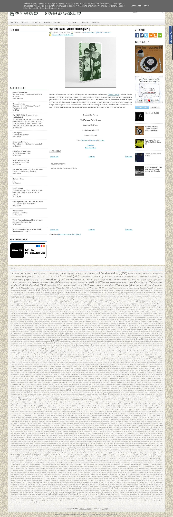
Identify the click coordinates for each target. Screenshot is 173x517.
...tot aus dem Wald (144, 288)
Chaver (20, 319)
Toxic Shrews (104, 478)
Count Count (73, 325)
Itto (20, 378)
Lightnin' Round (135, 394)
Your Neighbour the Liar (27, 496)
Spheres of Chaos (91, 449)
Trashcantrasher (38, 480)
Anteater (72, 300)
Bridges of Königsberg (112, 311)
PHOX (147, 417)
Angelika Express (23, 300)
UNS (124, 482)
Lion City (62, 396)
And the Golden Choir (79, 298)
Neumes (133, 409)
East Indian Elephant (78, 341)
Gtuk (34, 364)
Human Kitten (134, 370)
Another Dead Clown (49, 300)
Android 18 (146, 298)
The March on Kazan (18, 464)
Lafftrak (29, 392)
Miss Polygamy (54, 406)
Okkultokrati (69, 415)
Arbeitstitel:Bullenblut (22, 302)
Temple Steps (22, 456)
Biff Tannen (89, 308)
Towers (96, 478)
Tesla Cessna (50, 456)
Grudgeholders (16, 364)
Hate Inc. (94, 366)
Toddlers (46, 476)
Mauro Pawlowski (55, 402)
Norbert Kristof (156, 411)
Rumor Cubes (157, 435)
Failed (81, 349)
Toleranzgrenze (103, 476)
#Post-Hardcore (141, 282)
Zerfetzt (149, 496)
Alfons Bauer (28, 296)
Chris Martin (151, 319)
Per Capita (157, 421)
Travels (47, 480)
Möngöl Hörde (107, 407)
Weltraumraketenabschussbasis (42, 490)
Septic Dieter (54, 441)
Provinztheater (54, 427)
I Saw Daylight (25, 374)
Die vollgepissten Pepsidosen (110, 335)
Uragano (50, 484)
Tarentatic (108, 455)
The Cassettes (73, 458)
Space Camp (24, 449)
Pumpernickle (101, 427)
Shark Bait (136, 441)
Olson (100, 415)
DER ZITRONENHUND (21, 160)
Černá (24, 502)
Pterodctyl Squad (80, 427)
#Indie (108, 280)
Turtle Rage (95, 482)
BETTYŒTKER (30, 306)
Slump (44, 445)
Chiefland (88, 319)
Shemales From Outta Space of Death (27, 443)
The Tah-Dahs (113, 468)
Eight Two (58, 343)
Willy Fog (47, 492)
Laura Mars (82, 392)
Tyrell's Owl (118, 482)
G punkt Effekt (59, 357)
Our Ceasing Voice (57, 417)
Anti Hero (88, 300)
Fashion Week (15, 351)
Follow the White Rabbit (78, 353)
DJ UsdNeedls (99, 327)
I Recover (149, 372)
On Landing (107, 415)
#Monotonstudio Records (68, 282)
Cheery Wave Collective (46, 319)
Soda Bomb (140, 445)
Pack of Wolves (15, 419)
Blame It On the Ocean (52, 309)
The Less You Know (122, 462)
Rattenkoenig (98, 429)
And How (68, 298)
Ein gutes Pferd (68, 343)
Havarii (123, 366)
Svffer (131, 453)
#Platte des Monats (110, 282)
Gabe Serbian (95, 357)
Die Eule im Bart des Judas (31, 335)
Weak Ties (134, 488)
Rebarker (125, 429)
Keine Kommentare (104, 33)
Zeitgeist (111, 496)
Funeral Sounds (28, 357)
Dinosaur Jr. (155, 335)
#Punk (60, 35)
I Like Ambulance (124, 372)
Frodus (109, 355)
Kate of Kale (53, 384)
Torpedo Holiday (50, 478)
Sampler (25, 22)
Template (13, 456)
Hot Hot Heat (83, 370)
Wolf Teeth (146, 492)
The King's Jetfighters (106, 462)
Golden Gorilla (131, 360)
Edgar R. (23, 343)
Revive (23, 433)
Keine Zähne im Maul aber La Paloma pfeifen (120, 384)
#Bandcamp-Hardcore (69, 273)
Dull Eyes (130, 339)
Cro (137, 325)
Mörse (115, 407)
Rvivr (27, 437)
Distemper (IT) (109, 337)
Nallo (13, 409)
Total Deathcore (62, 478)
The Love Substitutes (156, 462)
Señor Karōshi (87, 441)
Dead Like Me (101, 329)
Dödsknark (39, 341)
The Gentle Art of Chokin (85, 460)
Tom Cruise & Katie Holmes (118, 476)
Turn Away (77, 482)
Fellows (55, 351)
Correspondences (52, 325)
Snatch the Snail (93, 445)
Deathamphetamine (36, 331)
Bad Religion (70, 306)
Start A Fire (56, 451)
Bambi (111, 306)
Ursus (65, 484)
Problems (36, 427)
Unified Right (158, 482)
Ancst (61, 298)
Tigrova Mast (84, 474)
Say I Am (23, 439)
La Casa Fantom (96, 390)
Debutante (47, 331)
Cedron (74, 317)
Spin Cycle (102, 449)
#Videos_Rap (82, 288)
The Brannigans (39, 458)
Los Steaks (32, 398)
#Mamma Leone (26, 282)
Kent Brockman (31, 386)
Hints (21, 370)
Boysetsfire (83, 311)
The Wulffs (71, 470)
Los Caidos (23, 398)
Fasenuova (149, 349)
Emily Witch (59, 345)
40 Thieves (66, 290)
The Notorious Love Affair (73, 464)
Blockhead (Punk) (102, 309)
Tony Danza (19, 478)
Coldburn (36, 323)
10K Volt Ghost (158, 288)
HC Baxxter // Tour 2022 (21, 162)
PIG (152, 417)
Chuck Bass (29, 321)
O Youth (114, 413)
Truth (45, 482)
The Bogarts (154, 456)
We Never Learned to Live (98, 488)
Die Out (52, 335)
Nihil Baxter (44, 411)
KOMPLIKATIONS (117, 382)
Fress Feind (93, 355)
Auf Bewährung (72, 304)
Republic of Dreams (98, 431)
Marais (103, 400)
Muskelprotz (71, 407)
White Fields (154, 490)
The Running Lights (91, 466)
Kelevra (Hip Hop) (147, 384)
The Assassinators (78, 456)
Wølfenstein (52, 494)
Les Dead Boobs (88, 394)
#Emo (154, 276)
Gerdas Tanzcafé (85, 509)
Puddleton (91, 427)
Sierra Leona (109, 443)
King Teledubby (119, 386)
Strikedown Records (143, 451)
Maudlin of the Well (41, 402)
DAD (82, 327)
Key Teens (48, 386)
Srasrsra (152, 449)
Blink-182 (92, 309)
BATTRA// (157, 304)
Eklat (95, 343)
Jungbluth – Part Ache (20, 213)
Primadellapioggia (26, 427)
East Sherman (91, 341)
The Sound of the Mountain (45, 468)
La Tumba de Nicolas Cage (136, 390)
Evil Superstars (137, 347)
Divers (134, 337)
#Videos (59, 288)
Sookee (114, 447)
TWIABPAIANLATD (30, 455)
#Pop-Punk (126, 282)
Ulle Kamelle (132, 482)
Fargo (142, 349)
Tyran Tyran (109, 482)
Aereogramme (15, 294)
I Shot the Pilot (36, 374)
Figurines (122, 351)
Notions (44, 413)
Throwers (28, 474)
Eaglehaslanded (65, 341)
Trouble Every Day (137, 480)
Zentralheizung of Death (137, 496)
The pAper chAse (106, 470)
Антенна (31, 502)
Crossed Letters (19, 104)
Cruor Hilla (18, 327)
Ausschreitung (84, 304)
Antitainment (125, 300)
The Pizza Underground (33, 466)
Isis (161, 376)
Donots (13, 339)
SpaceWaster (35, 449)
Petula (77, 423)
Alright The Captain (135, 296)
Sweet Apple (149, 453)
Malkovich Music (46, 400)
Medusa (158, 402)
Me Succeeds (92, 402)
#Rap (92, 285)
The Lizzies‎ (144, 462)
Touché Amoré (87, 478)
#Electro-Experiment (114, 276)
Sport (137, 449)
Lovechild (87, 398)
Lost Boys (60, 398)
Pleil (63, 425)
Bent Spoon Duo (79, 308)
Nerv (113, 409)
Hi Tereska (145, 368)
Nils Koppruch (65, 411)
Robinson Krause (140, 433)
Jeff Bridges (157, 378)
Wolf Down (138, 492)
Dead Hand (91, 329)
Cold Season (14, 323)
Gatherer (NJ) (147, 357)
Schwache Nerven (90, 439)
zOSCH (148, 500)
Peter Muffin (57, 423)
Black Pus (24, 309)
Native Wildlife (52, 409)
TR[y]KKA (19, 455)
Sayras (30, 439)
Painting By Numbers (66, 419)
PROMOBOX (96, 22)
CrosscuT (143, 325)
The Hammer (123, 460)
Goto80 (33, 362)
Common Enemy (102, 323)
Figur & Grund (113, 351)
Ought (35, 417)
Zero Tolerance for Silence (19, 498)
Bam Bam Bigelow (101, 306)
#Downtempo (85, 276)
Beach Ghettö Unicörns (24, 308)
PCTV (141, 417)
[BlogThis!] (53, 151)
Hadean (132, 364)
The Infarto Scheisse (39, 462)
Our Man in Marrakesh (71, 417)
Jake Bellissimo (89, 378)
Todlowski (73, 476)
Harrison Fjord (77, 366)
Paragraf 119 (141, 419)
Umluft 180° (149, 482)
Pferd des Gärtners (86, 423)
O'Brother (122, 413)
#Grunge (31, 280)
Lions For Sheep (98, 396)
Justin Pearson (96, 382)
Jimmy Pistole (67, 380)
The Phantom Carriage (17, 466)
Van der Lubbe (121, 484)
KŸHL (76, 390)
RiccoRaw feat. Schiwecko (47, 433)
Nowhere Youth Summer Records (81, 413)
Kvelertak (41, 390)
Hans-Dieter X (37, 366)
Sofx (155, 445)
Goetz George (115, 360)
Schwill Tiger (101, 439)
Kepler (40, 386)
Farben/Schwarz (133, 349)
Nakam (160, 407)
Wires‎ (105, 492)
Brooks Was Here (23, 313)
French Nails (73, 355)
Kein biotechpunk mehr (20, 135)
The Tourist (27, 470)
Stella (72, 451)
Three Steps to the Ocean (145, 472)
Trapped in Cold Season (23, 480)
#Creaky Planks (157, 273)
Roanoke (130, 433)
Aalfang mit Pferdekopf (127, 292)
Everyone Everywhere (124, 347)
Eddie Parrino (14, 343)
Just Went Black (84, 382)
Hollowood (28, 370)
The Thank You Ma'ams (127, 468)
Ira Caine (107, 376)
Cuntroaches (28, 327)
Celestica (95, 317)
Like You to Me (52, 396)
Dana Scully (123, 327)
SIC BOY (46, 437)
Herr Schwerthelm (89, 368)
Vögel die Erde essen (101, 486)
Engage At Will (125, 345)
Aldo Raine (121, 294)
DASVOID (89, 327)
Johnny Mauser (21, 382)
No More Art (116, 411)
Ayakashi (129, 304)
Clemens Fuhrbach (91, 321)
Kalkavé (139, 382)
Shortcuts (80, 443)
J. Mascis (31, 378)
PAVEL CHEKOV (132, 417)
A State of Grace (35, 292)
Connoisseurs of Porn (134, 323)
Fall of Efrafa (100, 349)
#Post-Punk (19, 285)
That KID (68, 456)
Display (94, 337)
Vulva (91, 486)
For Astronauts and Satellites (114, 353)
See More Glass (43, 441)
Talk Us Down (81, 455)
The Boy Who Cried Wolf (25, 458)
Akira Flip (94, 294)
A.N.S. (73, 292)
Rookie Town (45, 435)
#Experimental (17, 280)
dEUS (120, 498)
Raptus (90, 429)
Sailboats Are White (94, 437)
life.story (40, 500)
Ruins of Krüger (145, 435)
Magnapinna (14, 400)
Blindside (84, 309)
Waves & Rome (15, 488)
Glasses (60, 360)
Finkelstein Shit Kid (148, 351)
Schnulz (61, 439)
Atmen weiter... (42, 304)
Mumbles (40, 407)
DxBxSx (155, 339)
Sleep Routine (156, 443)
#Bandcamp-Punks (88, 273)
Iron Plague (136, 376)
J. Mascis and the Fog (42, 378)
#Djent (53, 276)
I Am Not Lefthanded (33, 372)
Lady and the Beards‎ (18, 392)
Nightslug (36, 411)
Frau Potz (65, 355)
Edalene (148, 341)
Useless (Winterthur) (82, 484)
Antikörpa (106, 300)
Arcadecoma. (34, 302)
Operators (28, 417)
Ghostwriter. (142, 358)
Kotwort (139, 388)
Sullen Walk (78, 453)
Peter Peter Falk (68, 423)
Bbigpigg (157, 306)
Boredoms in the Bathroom (34, 311)
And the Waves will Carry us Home (98, 298)
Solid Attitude (32, 447)
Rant (83, 429)
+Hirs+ (124, 288)
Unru (29, 484)
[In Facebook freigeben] (57, 151)
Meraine (67, 404)
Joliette (31, 382)
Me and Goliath (102, 402)
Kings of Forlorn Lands (133, 386)
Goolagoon (25, 362)
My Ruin (89, 407)
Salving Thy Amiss (126, 437)
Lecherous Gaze (147, 392)
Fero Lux (72, 351)
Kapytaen (15, 384)
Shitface (52, 443)
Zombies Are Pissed (43, 498)
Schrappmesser (70, 439)
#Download (65, 276)
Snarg (83, 445)
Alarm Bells (103, 294)
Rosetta (73, 435)
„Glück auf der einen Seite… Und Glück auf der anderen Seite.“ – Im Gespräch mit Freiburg (27, 192)
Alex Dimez (151, 294)
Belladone (60, 308)
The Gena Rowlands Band (67, 460)
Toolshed (28, 478)
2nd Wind (57, 290)
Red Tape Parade (145, 429)
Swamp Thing (139, 453)
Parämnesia (34, 421)
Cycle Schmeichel (73, 327)
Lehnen (25, 394)
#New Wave (83, 282)
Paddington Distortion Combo (37, 419)
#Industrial (158, 280)
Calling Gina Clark (21, 315)
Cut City (57, 327)
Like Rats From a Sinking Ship (36, 396)
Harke (52, 366)
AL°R (105, 292)
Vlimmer (56, 486)
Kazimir (91, 384)
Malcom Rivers (34, 400)
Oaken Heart (149, 413)
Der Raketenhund (16, 333)
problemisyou (56, 500)
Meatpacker (150, 402)
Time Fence (131, 474)
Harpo (58, 366)
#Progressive (50, 285)
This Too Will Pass (83, 472)
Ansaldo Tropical (62, 300)
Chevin (71, 319)
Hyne (153, 370)
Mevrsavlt (83, 404)
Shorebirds (71, 443)
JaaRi (59, 378)
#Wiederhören (107, 288)
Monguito (123, 406)
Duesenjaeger (121, 339)
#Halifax (40, 280)
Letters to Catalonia (116, 394)
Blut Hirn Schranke (123, 309)
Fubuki (134, 355)
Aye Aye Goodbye (139, 304)
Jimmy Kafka (57, 380)
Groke (132, 362)
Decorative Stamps (84, 331)
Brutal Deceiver (46, 313)
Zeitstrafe (119, 496)
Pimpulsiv (155, 423)
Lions (69, 396)
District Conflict (120, 337)
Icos (116, 374)
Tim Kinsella (121, 474)
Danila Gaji (157, 327)
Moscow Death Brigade (154, 406)
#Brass (130, 273)
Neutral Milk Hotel (143, 409)
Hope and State (72, 370)
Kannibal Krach (157, 382)
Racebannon (50, 429)
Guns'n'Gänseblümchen (53, 364)
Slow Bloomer (23, 445)
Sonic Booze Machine (103, 447)
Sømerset (158, 453)
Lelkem (65, 394)
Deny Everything (134, 331)
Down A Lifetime (50, 339)
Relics (65, 431)
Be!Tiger (13, 308)
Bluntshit (112, 309)
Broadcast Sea (141, 311)
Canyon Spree (116, 315)
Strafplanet (115, 451)
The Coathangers (104, 458)
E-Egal (47, 341)
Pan (99, 419)
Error (54, 347)
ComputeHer (121, 323)
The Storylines (102, 468)
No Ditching (91, 411)
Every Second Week (98, 347)
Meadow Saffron (126, 402)
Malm (55, 400)
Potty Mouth (126, 425)
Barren (131, 306)
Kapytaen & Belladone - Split (22, 222)
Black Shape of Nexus (35, 309)
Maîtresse (82, 402)
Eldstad (142, 343)
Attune (51, 304)
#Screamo (123, 285)
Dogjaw (147, 337)
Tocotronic (28, 476)
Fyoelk (50, 357)
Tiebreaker (57, 474)
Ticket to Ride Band (45, 474)
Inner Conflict (98, 376)
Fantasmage (122, 349)
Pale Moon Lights (80, 419)
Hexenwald (115, 368)
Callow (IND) (50, 315)
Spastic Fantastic (55, 449)
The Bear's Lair (104, 456)
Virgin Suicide (48, 486)
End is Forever (107, 345)
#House (100, 280)
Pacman (24, 419)
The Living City (134, 462)
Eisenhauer (88, 343)
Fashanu (158, 349)
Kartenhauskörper (42, 384)
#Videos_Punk (70, 288)
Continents (159, 323)
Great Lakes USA (95, 362)
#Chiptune (137, 273)
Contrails (15, 325)
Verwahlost (157, 484)
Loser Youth (51, 398)
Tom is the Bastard (134, 476)
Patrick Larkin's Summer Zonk (69, 421)
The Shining (134, 466)
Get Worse (116, 358)
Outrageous (95, 417)
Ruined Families (128, 435)
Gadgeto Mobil (105, 357)
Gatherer (138, 357)
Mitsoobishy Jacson (100, 406)
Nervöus (126, 409)
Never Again (154, 409)
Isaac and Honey (147, 376)
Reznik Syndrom (32, 433)
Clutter (120, 321)
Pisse (26, 425)
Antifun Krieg (97, 300)
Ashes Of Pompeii (124, 302)
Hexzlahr (129, 368)
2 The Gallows (29, 290)
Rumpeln (13, 437)
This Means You (71, 472)
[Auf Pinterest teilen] (60, 151)
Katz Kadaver (64, 384)
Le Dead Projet (127, 392)
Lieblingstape (18, 188)
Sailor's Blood (115, 437)
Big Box (105, 308)
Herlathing (78, 368)
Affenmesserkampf (26, 294)
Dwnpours (147, 339)
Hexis (122, 368)
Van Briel (104, 484)
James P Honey (101, 378)
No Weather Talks (136, 411)
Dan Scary (114, 327)
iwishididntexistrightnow (17, 500)
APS (111, 292)
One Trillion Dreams (154, 415)
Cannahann (82, 315)
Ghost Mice (133, 358)
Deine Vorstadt (107, 331)
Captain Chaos (137, 315)
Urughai (71, 484)
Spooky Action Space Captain (125, 449)
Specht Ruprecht (68, 449)
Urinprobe (58, 484)
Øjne (12, 502)
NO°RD (147, 407)
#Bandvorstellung (109, 273)
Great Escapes (83, 362)
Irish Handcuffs (118, 376)
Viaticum (13, 486)
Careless (13, 317)
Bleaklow (76, 309)
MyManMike (97, 407)
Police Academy (80, 425)
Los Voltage (41, 398)
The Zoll (80, 470)
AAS (79, 292)
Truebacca (19, 482)
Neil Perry (82, 409)
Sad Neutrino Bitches (80, 437)
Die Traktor (70, 335)
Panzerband (113, 419)
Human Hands (123, 370)
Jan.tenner (142, 378)
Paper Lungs (123, 419)
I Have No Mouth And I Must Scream (82, 372)
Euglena (78, 347)
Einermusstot (79, 343)
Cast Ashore (45, 317)
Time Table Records (143, 474)
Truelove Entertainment (33, 482)
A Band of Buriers (142, 290)
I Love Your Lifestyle (138, 372)
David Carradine (60, 329)
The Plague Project (48, 466)
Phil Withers (104, 423)
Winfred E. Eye (69, 492)
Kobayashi (56, 388)
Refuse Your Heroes (42, 431)
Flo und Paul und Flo (51, 353)
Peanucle (118, 421)
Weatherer (142, 488)
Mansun (96, 400)
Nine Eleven (74, 411)
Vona (70, 486)
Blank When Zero (66, 309)
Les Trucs (98, 394)
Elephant (149, 343)
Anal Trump (47, 298)
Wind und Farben (58, 492)
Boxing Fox (74, 311)
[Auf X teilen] (55, 151)
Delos (116, 331)
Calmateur (59, 315)
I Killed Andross (110, 372)
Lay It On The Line (102, 392)
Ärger (154, 500)
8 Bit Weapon (131, 290)
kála (34, 500)
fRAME (135, 498)
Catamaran (60, 317)
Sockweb (132, 445)
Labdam (160, 390)
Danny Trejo (14, 329)
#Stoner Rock (47, 288)
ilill (159, 498)
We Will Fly (112, 488)
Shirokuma (44, 443)
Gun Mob (41, 364)
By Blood (115, 313)
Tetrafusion (60, 456)
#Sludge (24, 288)
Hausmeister (115, 366)
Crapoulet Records (108, 325)
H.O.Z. (84, 364)
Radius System (61, 429)
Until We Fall (36, 484)
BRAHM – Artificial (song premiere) (24, 172)
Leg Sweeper (16, 394)
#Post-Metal (158, 282)
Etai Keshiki (70, 347)
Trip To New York (99, 480)
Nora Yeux (147, 411)
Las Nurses (53, 392)
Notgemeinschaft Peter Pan (31, 413)
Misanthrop (44, 406)
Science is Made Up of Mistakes (117, 439)
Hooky (63, 370)
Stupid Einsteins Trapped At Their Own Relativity (32, 453)
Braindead (92, 311)
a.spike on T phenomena (91, 498)
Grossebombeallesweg (155, 362)
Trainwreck (131, 478)
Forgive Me (136, 353)
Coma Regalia (77, 323)
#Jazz (15, 282)
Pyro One (135, 427)
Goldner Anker (142, 360)
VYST (98, 484)
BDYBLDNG (20, 306)
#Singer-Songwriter (153, 285)
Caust (68, 317)
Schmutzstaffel (52, 439)
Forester (127, 353)
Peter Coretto (47, 423)
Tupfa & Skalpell (59, 482)
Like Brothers (157, 394)
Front (128, 355)
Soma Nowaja (54, 447)
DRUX (107, 327)
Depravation (144, 331)
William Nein (27, 492)
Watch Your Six (156, 486)
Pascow (42, 421)
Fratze (49, 355)
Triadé (90, 480)
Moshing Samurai (16, 407)
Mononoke (131, 406)
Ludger (101, 398)
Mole (116, 406)
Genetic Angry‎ (57, 358)
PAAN (123, 417)
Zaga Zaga (81, 496)
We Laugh (85, 488)
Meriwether (75, 404)
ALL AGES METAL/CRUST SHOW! (24, 204)
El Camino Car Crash (115, 343)
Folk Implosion (64, 353)
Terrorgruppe (40, 456)
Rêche (33, 437)
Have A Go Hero (133, 366)
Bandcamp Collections (52, 22)
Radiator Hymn (18, 179)
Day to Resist (81, 329)
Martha (159, 400)
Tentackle (31, 456)
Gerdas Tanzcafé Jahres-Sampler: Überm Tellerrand (152, 128)
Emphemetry (96, 345)
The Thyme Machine (157, 468)
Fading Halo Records (71, 349)
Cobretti (136, 321)
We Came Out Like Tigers (58, 488)
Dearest (139, 329)
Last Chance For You (65, 392)
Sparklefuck (44, 449)
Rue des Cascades (116, 435)
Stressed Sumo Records (128, 451)
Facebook (84, 140)
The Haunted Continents (136, 460)
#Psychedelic (65, 285)
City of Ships (73, 321)
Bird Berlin (139, 308)
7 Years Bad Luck (119, 290)
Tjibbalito (19, 476)
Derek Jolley (77, 333)
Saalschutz (69, 437)
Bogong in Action (155, 309)
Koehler (79, 388)
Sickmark (100, 443)
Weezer (150, 488)
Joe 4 (75, 380)
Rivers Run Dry (121, 433)
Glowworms (91, 360)
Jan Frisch (123, 378)
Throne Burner (19, 474)
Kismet (156, 386)
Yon (99, 494)
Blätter (133, 309)
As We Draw (94, 302)
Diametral (124, 333)
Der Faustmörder (156, 331)
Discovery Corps (65, 337)
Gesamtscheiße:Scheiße (103, 358)
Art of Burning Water (83, 302)
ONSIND (136, 413)
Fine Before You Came (133, 351)
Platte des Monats (71, 22)
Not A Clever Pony (16, 413)
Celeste (87, 317)
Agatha (62, 294)
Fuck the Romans (16, 357)
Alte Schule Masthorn (154, 296)
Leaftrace (137, 392)
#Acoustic (15, 273)
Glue (97, 360)
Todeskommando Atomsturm (60, 476)
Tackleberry (41, 455)
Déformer (25, 341)
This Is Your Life (59, 472)
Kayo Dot (84, 384)
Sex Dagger (70, 441)
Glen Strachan (69, 360)
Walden (118, 486)
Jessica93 (23, 380)
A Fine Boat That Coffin (20, 292)
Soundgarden (15, 449)
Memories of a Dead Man (54, 404)
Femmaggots (63, 351)
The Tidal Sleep (17, 470)
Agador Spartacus (50, 294)
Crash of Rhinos (121, 325)
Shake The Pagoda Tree (124, 441)
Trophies (127, 480)
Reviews (36, 22)
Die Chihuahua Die (152, 333)
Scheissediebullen (40, 439)
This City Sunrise (34, 472)
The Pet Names (156, 464)
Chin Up (95, 319)
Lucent (95, 398)
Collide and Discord (47, 323)
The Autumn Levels (92, 456)
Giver (35, 360)
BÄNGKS (130, 313)
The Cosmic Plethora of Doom (120, 458)
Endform (116, 345)
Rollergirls (36, 435)
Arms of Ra (50, 302)
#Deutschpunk (19, 276)
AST (116, 292)
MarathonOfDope (121, 400)
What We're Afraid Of (119, 490)
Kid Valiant (64, 386)
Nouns (51, 413)
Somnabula (90, 447)
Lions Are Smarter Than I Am (82, 396)
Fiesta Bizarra (91, 351)
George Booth (68, 358)
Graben (45, 362)
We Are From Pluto (27, 488)
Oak (142, 413)
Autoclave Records (105, 304)
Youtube (101, 140)
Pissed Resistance (35, 425)
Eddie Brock (157, 341)
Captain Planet (148, 315)
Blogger (105, 509)
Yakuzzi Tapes (63, 494)
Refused (52, 431)
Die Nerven (44, 335)
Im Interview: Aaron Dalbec (22, 153)
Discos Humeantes (52, 337)
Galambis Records (117, 357)
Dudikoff (112, 339)
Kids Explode (85, 386)
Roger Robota (27, 435)
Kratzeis (160, 388)
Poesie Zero (70, 425)
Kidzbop (93, 386)
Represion (87, 431)
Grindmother (125, 362)
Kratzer (14, 390)
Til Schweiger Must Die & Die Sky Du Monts (103, 474)
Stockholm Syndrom (83, 451)
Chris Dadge (142, 319)
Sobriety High (123, 445)
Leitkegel (50, 394)
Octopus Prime (17, 415)
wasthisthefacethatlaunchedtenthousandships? (115, 500)
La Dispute (115, 390)
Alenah (130, 294)
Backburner (49, 306)
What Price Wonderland (103, 490)
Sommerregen (80, 447)
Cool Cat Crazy (39, 325)
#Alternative (29, 273)
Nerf (109, 409)
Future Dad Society (40, 357)
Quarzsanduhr (156, 427)
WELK (112, 486)
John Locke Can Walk (127, 380)
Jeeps (149, 378)
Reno (80, 431)
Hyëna (12, 372)
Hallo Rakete (156, 364)
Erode (28, 347)
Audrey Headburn (60, 304)
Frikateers (102, 355)
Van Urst (112, 484)
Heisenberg (27, 368)
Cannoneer (106, 315)
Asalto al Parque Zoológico (108, 302)
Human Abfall (113, 370)
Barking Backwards (120, 306)
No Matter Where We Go (104, 411)
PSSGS (158, 417)
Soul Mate (134, 447)
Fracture (13, 355)
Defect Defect (97, 331)
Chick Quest (79, 319)
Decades (55, 331)
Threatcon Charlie (130, 472)
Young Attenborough (131, 494)
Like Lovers (14, 396)
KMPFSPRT (106, 382)
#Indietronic (148, 280)
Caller (12, 315)
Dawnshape (71, 329)
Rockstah (17, 435)
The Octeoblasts (88, 464)
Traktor (138, 478)
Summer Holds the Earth (92, 453)
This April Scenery (22, 472)
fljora (155, 498)
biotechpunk (17, 133)
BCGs (12, 306)
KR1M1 (127, 382)
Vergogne (149, 484)
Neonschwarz (101, 409)
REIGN (26, 429)
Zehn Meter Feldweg (93, 496)
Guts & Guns (66, 364)
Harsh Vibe (86, 366)
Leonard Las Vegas (75, 394)
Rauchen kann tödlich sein (113, 429)
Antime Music (115, 300)
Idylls (143, 374)
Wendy (56, 490)
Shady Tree (110, 441)
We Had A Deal (74, 488)
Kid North (56, 386)
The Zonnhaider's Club (91, 470)
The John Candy (93, 462)
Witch (110, 492)
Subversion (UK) (68, 453)
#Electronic (128, 277)
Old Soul (86, 415)
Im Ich (149, 374)
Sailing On (106, 437)
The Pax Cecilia (144, 464)
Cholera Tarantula (121, 319)
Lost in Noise (79, 398)
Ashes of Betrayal (136, 302)
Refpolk (31, 431)
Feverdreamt (81, 351)
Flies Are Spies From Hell (35, 353)
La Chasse (106, 390)
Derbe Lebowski (65, 333)
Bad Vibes (79, 306)
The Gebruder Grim (51, 460)
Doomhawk (27, 339)
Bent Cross (68, 308)
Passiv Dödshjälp (53, 421)
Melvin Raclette (40, 404)
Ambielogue (37, 298)
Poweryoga (142, 425)
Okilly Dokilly (50, 415)
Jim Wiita (48, 380)
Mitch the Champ (87, 406)
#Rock (112, 285)
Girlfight (158, 358)
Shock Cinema (61, 443)
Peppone (149, 421)
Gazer (33, 358)
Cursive (50, 327)
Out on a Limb (85, 417)
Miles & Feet (139, 404)
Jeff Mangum (14, 380)
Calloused (32, 315)
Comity (93, 323)
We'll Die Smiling (123, 488)
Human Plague (145, 370)
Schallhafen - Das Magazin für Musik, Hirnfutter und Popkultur (27, 230)
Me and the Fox (114, 402)
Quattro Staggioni (16, 429)
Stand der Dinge (45, 451)
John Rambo (140, 380)
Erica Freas (21, 347)
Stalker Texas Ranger (31, 451)
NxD (99, 413)
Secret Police (33, 441)
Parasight (14, 421)
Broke (150, 311)
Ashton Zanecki (148, 302)
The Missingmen (47, 464)
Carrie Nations (22, 317)
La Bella (86, 390)
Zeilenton (104, 496)
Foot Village (91, 353)
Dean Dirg (122, 329)
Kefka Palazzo (100, 384)
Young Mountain (144, 494)
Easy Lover (101, 341)
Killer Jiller (101, 386)
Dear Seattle (131, 329)
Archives (155, 107)
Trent (84, 480)
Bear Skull (37, 308)
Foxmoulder (150, 353)
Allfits (111, 296)
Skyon (141, 443)
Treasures (54, 480)
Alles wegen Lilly (93, 296)
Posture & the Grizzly (115, 425)
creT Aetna (112, 498)
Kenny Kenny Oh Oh (18, 386)
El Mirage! (135, 343)
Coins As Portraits (146, 321)
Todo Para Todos (84, 476)
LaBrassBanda (151, 390)
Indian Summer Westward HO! (72, 376)
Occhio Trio (159, 413)
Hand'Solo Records (16, 366)
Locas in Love (142, 396)
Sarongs (150, 437)
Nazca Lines (68, 409)
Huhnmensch (103, 370)
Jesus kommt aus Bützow (36, 380)
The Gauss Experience (37, 460)
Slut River (51, 445)
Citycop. (81, 321)
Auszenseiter (94, 304)
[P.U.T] (79, 498)
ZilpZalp (31, 498)
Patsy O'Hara (84, 421)
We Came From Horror (42, 488)
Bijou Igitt (121, 308)
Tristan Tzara (110, 480)
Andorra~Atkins (123, 298)
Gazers (39, 358)
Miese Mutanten (119, 404)
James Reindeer (113, 378)
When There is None (142, 490)
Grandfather (72, 362)
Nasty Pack (34, 409)
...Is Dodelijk (132, 288)
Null (95, 413)
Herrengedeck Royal (103, 368)
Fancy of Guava (111, 349)
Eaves (109, 341)
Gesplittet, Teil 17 (152, 113)
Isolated (14, 378)
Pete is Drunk (37, 423)
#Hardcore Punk (73, 280)
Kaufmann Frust (74, 384)
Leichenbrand (34, 394)
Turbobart (69, 482)
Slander (147, 443)
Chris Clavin (132, 319)
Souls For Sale (155, 447)
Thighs (12, 472)
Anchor (55, 298)
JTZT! (53, 378)
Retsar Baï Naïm (155, 431)
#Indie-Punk (136, 280)
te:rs (74, 500)
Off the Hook (28, 415)
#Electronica (142, 277)
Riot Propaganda (80, 433)
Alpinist (125, 296)
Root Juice (54, 435)
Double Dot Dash (38, 339)
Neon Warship (91, 409)
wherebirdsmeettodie (137, 500)
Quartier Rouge (145, 427)
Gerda (76, 358)
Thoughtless (102, 472)
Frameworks (21, 355)
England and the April (138, 345)
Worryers (26, 494)
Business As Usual (86, 313)
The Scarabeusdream (105, 466)
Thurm (35, 474)
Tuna (50, 482)
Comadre (86, 323)
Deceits (63, 331)
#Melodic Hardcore (40, 282)
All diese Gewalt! (70, 296)
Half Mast (148, 364)
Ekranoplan (103, 343)
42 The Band (75, 290)
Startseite (14, 22)
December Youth (72, 331)
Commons (113, 323)
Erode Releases (46, 347)
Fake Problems (90, 349)
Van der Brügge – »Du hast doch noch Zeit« (28, 144)
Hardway (45, 366)
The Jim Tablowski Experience (77, 462)
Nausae (60, 409)
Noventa (66, 413)
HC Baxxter (91, 364)
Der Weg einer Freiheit (30, 333)
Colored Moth (59, 323)
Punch (109, 427)
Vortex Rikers (78, 486)
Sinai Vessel (119, 443)
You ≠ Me (119, 494)
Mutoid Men (80, 407)
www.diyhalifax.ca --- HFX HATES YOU (28, 202)
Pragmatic (150, 425)
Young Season (156, 494)
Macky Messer (144, 398)
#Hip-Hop (90, 280)
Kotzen (146, 388)
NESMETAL (122, 407)
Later (75, 392)
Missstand (77, 406)
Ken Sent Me (158, 384)
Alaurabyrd (112, 294)
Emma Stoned (69, 345)
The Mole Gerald (59, 464)
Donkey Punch (156, 337)
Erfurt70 (13, 347)
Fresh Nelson (83, 355)
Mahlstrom (23, 400)
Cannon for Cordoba (94, 315)
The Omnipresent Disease (102, 464)
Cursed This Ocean (39, 327)
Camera (67, 315)
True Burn (155, 480)
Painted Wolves (53, 419)
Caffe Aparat (146, 313)
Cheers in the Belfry (30, 319)
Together (94, 476)
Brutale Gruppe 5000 (61, 313)
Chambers (120, 317)
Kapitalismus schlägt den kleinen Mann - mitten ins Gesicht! (153, 169)
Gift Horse (151, 358)
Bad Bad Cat (59, 306)
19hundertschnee (17, 290)
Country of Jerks (84, 325)
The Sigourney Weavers (147, 466)
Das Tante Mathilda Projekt (45, 329)
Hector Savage (17, 368)
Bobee (140, 309)
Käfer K (68, 390)
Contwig (22, 325)
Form (143, 353)
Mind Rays (157, 404)
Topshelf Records (38, 478)
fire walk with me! (145, 498)
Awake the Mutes (119, 304)
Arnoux (58, 302)
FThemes (65, 514)
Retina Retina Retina (142, 431)
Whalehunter (90, 490)
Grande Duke (63, 362)
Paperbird (132, 419)
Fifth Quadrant (102, 351)
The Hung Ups (26, 462)
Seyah (78, 441)
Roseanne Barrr (64, 435)
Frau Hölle (57, 355)
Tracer (112, 478)
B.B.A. (149, 304)
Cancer (74, 315)
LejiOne (58, 394)
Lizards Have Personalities (127, 396)
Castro (53, 317)
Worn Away (18, 494)
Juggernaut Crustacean (51, 382)
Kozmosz (153, 388)
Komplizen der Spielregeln (109, 388)
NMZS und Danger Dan (135, 407)
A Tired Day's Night (48, 292)
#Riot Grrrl (101, 285)
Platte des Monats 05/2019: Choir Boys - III (153, 142)
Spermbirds (80, 449)
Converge (30, 325)
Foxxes (158, 353)
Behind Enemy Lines (48, 308)
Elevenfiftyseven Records (23, 345)
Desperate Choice (114, 333)
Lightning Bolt (146, 394)
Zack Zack (73, 496)
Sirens (127, 443)
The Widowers (61, 470)
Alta (144, 296)
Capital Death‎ (127, 315)
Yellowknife (82, 494)
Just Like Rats (73, 382)
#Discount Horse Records (40, 276)
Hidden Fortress (155, 368)
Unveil (44, 484)
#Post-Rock (34, 285)
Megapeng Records (16, 404)
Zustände (71, 498)
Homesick (46, 370)
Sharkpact (145, 441)
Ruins (137, 435)
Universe (14, 484)
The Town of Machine (39, 470)
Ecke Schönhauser (138, 341)
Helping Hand (43, 368)
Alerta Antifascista (140, 294)
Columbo (68, 323)
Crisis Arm (131, 325)
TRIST (12, 455)
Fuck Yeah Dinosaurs (154, 355)
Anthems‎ (80, 300)
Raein (70, 429)
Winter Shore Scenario (94, 492)
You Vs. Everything (108, 494)
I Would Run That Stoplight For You (70, 374)
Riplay (89, 433)
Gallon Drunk (129, 357)
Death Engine (148, 329)
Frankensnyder (41, 355)
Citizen (54, 321)
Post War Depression (100, 425)
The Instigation (51, 462)
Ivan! (25, 378)
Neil (76, 409)
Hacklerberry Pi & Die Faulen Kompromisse (115, 364)
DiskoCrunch (86, 337)
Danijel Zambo (146, 327)
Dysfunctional (16, 341)
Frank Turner (30, 355)
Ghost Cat (125, 358)
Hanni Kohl (27, 366)
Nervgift (119, 409)
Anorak (38, 300)
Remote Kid (72, 431)
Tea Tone (140, 455)
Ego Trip (41, 343)
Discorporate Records (39, 337)
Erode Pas (36, 347)
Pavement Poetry (108, 421)
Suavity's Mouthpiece (55, 453)
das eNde (128, 498)
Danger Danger (134, 327)
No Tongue (125, 411)
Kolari (85, 388)
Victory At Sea (22, 486)
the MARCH (81, 500)
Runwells (20, 437)
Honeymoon (55, 370)
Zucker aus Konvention (58, 498)
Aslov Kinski (159, 302)
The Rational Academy (76, 466)
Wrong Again (41, 494)
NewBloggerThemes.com (110, 514)
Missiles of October (66, 406)
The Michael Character (33, 464)
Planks (58, 425)
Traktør (144, 478)
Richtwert (60, 433)
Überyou (18, 502)
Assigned (22, 304)
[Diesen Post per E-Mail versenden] (50, 151)
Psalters (63, 427)
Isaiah (156, 376)
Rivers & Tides (110, 433)
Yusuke (58, 496)
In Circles (156, 374)
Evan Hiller (86, 347)
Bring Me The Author (128, 311)
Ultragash (141, 482)
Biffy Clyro (98, 308)
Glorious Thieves (80, 360)
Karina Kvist (31, 384)
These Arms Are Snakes (141, 470)
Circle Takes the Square (42, 321)
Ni (30, 411)
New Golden (24, 411)
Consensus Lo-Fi (148, 323)
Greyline (105, 362)
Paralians (150, 419)
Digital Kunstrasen (137, 335)
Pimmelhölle (146, 423)
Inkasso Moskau (87, 376)
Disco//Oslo (27, 337)
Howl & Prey (93, 370)
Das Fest (23, 329)
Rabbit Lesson (40, 429)
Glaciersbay (43, 360)
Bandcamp (93, 140)
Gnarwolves (104, 360)
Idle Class (137, 374)
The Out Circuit (117, 464)
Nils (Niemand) (54, 411)
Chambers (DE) (129, 317)
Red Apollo (134, 429)
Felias (49, 351)
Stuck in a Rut (156, 451)
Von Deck (63, 486)
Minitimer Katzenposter (17, 406)
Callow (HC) (41, 315)
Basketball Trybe (148, 306)
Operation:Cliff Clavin (17, 417)
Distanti (101, 337)
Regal (59, 431)
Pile (14, 181)
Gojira (123, 360)
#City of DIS (147, 273)
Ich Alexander (109, 374)
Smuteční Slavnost (61, 445)
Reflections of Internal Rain (19, 431)
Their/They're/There (126, 470)
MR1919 (119, 398)
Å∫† (159, 500)
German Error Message (87, 358)
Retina (132, 431)
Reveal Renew (15, 433)
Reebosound (157, 429)
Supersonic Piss (115, 453)
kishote (28, 500)
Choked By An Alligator (107, 319)
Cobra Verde (127, 321)
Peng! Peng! (140, 421)
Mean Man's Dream (138, 402)
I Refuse (157, 372)
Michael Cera (92, 404)
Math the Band (29, 402)
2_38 (51, 290)
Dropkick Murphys (85, 339)
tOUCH (69, 500)
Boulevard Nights (63, 311)
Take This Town (57, 455)
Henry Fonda (54, 368)
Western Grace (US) (78, 490)
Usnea (92, 484)
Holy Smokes (37, 370)
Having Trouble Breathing (148, 366)
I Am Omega (45, 372)
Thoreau (93, 472)
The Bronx (49, 458)
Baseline (137, 306)
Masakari (20, 402)
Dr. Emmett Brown (62, 339)
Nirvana (83, 411)
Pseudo (71, 427)
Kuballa (28, 390)
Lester (105, 394)
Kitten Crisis (23, 388)
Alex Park (19, 296)
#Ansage (54, 273)
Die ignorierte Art (94, 335)
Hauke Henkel (104, 366)
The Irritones (62, 462)
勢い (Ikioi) (39, 502)
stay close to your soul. (22, 151)
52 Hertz (98, 290)
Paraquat (158, 419)
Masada (13, 402)
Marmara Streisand (133, 400)
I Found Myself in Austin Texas (60, 372)
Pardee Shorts (24, 421)
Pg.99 (96, 423)
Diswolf (129, 337)
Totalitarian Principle (75, 478)
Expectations (148, 347)
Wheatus (130, 490)
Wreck (33, 494)
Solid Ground (43, 447)
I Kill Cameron (100, 372)
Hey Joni (137, 368)
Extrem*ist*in (20, 349)
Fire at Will (22, 353)
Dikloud (147, 335)
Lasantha (83, 514)
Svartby (125, 453)
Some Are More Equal (67, 447)
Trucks (147, 480)
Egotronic (49, 343)
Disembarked (76, 337)
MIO (113, 398)
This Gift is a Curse (47, 472)
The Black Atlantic (116, 456)
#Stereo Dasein (35, 288)
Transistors (152, 478)
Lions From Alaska (111, 396)
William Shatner (38, 492)
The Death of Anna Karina (139, 458)
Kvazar (35, 390)
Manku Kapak (64, 400)
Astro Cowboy (31, 304)
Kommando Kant (95, 388)
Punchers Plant (118, 427)
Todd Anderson (37, 476)
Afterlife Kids (38, 294)
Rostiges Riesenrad (83, 435)
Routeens (94, 435)
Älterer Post (128, 156)
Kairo (132, 382)
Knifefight (40, 388)
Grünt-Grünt (27, 364)
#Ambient (43, 273)
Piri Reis (19, 425)
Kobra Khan (71, 388)
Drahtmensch (74, 339)
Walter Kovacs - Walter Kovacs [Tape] (69, 29)
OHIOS (130, 413)
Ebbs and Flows (117, 341)
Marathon (110, 400)
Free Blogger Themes (94, 514)
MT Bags (126, 398)
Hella (34, 368)
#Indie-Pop (122, 280)
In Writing (22, 376)
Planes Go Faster (48, 425)
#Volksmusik (93, 288)
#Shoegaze (137, 285)
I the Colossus (87, 374)
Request (109, 431)
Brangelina (100, 311)
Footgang (100, 353)
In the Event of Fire (32, 376)
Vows (85, 486)
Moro (143, 406)
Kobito (63, 388)
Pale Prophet (91, 419)
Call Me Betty (157, 313)
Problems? (45, 427)
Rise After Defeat (98, 433)
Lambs (45, 392)
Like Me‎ (22, 396)
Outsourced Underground (108, 417)
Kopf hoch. (123, 388)
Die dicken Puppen (81, 335)
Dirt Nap (19, 337)
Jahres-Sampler (113, 95)
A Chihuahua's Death (156, 290)
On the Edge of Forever (121, 415)
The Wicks (51, 470)
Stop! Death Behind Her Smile (100, 451)
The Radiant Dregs (61, 466)
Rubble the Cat (103, 435)
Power (135, 425)
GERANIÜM (79, 357)
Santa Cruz (137, 437)
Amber (29, 298)
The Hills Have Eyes (152, 460)
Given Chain (28, 360)
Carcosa (158, 315)
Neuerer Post (54, 156)
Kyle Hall (55, 390)
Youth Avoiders (40, 496)
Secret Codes (148, 439)
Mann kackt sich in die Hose (82, 400)
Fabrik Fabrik (59, 349)
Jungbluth (63, 382)
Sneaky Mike (104, 445)
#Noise (94, 282)
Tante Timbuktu (91, 455)
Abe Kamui (140, 292)
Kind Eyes (109, 386)
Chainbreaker (111, 317)
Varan (130, 484)
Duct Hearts (104, 339)
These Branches (156, 470)
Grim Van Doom (114, 362)
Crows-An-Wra (152, 325)
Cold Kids (156, 321)
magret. (47, 500)
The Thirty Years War (142, 468)
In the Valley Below (46, 376)
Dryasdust (96, 339)
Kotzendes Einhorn (20, 142)
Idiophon (128, 374)
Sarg (144, 437)
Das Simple (31, 329)
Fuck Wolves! (142, 355)
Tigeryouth (75, 474)
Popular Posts (142, 107)
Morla (138, 406)
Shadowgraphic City (99, 441)
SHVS (39, 437)
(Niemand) (117, 288)
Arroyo (73, 302)
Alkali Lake (60, 296)
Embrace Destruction (47, 345)
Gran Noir (53, 362)
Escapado (61, 347)
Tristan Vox (119, 480)
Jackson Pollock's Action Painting (73, 378)
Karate (24, 384)
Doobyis (19, 339)
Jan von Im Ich (132, 378)
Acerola (158, 292)
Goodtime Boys (15, 362)
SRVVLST (60, 437)
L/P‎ (81, 390)
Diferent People (125, 335)
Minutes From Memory (32, 406)
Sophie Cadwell (124, 447)
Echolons (127, 341)
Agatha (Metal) (70, 294)
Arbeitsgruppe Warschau (145, 300)
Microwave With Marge (105, 404)
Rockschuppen (89, 33)
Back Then (40, 306)
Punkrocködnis (18, 211)
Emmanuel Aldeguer (83, 345)
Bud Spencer (75, 313)
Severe (63, 441)
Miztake (110, 406)
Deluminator (123, 331)
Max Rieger (74, 402)
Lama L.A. (38, 392)
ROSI (31, 429)
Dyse (161, 339)
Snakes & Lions (74, 445)
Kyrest (62, 390)
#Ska (16, 288)
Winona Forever (81, 492)
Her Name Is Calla (67, 368)
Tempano (158, 455)
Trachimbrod (120, 478)
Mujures (33, 407)
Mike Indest (129, 404)
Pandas (105, 419)
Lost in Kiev (68, 398)
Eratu (159, 345)
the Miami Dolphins (93, 500)
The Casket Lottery (60, 458)
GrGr (39, 362)
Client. (113, 321)
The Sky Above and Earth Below (25, 468)
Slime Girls (14, 445)
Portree (90, 425)
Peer (133, 421)
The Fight (25, 460)
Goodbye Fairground (154, 360)
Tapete (101, 455)
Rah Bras (77, 429)
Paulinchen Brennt (95, 421)
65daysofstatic (107, 290)
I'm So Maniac (98, 374)
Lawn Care (91, 392)
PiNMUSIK (85, 22)
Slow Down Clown (34, 445)
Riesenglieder (69, 433)
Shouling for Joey (90, 443)
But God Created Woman (102, 313)
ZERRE (65, 496)
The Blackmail (128, 456)
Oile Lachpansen (39, 415)
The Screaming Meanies (121, 466)
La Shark (123, 390)
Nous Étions (58, 413)
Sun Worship (105, 453)
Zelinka (126, 496)
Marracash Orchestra (148, 400)
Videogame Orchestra (34, 486)
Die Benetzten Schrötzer (137, 333)
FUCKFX (50, 349)
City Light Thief (62, 321)
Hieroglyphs (14, 370)
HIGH (98, 364)
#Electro (55, 35)
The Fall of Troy (154, 458)
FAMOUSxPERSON (31, 349)
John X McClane (151, 380)
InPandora (57, 376)
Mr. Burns (25, 407)
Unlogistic (22, 484)
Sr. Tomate (144, 449)
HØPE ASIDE (21, 372)
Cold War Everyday (26, 323)
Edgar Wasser (32, 343)
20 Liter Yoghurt (41, 290)
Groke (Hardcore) (142, 362)
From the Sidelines (118, 355)
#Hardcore (51, 279)
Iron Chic (128, 376)
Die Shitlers (61, 335)
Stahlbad (19, 451)
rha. (63, 500)
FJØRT (42, 349)
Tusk (102, 482)
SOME (53, 437)
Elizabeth (36, 345)
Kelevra (138, 384)
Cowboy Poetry (96, 325)
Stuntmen (13, 453)
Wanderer (146, 486)
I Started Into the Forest (50, 374)
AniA (32, 300)
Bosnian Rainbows (49, 311)
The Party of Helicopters (131, 464)
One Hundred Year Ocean (138, 415)
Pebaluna (126, 421)
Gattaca (155, 357)
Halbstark (140, 364)
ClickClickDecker (104, 321)
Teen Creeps (149, 455)
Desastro (86, 333)
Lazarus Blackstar (115, 392)
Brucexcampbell (35, 313)
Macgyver (134, 398)
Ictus (121, 374)
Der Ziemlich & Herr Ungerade (48, 333)
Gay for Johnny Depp (22, 358)
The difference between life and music (27, 220)
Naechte (153, 407)
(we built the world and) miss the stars (28, 170)
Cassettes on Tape (34, 317)
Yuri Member (50, 496)
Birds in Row (147, 308)
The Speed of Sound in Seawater (66, 468)
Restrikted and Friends (120, 431)
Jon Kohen (38, 382)
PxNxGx (127, 427)
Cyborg (64, 327)
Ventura (141, 484)
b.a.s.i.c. (103, 498)
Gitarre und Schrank (16, 360)
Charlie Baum (152, 317)
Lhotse (126, 394)
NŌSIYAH (106, 413)
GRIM (87, 357)
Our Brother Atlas (44, 417)
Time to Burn (155, 474)
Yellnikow (72, 494)
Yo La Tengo (91, 494)
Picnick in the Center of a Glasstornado (121, 423)
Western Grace (65, 490)
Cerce (103, 317)
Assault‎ (15, 304)
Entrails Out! (151, 345)
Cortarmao (63, 325)
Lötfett (108, 398)
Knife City (32, 388)
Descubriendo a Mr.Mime (99, 333)
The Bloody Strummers (141, 456)
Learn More (136, 6)
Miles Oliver (148, 404)
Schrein (80, 439)
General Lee (47, 358)
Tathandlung (117, 455)
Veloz (135, 484)
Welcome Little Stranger (23, 490)
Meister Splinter (29, 404)
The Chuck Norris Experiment (88, 458)
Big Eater (113, 308)
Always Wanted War (17, 298)
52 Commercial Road (88, 290)
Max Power (65, 402)
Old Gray (78, 415)
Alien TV (45, 296)
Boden (146, 309)
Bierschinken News (20, 93)
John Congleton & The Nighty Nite (109, 380)
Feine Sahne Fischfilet (38, 351)
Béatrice (138, 313)
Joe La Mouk (83, 380)
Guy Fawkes (76, 364)
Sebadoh (138, 439)
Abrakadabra (149, 292)
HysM (159, 370)
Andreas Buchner (135, 298)
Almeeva (118, 296)
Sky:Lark (134, 443)
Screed (131, 439)
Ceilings (80, 317)
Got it (147, 6)
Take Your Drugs (69, 455)
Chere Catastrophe (60, 319)
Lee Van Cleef (158, 392)
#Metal (54, 282)
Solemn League (21, 447)
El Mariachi (126, 343)
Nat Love (43, 409)
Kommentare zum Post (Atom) (69, 234)
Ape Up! (133, 300)
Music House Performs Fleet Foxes (55, 407)
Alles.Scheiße (104, 296)
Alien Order (37, 296)
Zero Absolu (157, 496)
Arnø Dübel (65, 302)
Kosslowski (131, 388)
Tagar (49, 455)
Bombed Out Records (17, 311)
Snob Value (113, 445)
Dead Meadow (112, 329)
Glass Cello (52, 360)
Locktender (152, 396)
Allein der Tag (82, 296)
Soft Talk (148, 445)
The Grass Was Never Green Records (106, 460)
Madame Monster (155, 398)
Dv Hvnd (139, 339)
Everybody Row (111, 347)
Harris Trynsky (66, 366)
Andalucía (114, 298)
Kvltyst (49, 390)
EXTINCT (54, 341)
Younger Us (14, 496)
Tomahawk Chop (147, 476)
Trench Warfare (76, 480)
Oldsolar (93, 415)
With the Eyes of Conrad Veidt (123, 492)
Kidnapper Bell (74, 386)
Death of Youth (23, 331)
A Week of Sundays (63, 292)
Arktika (43, 302)
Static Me (65, 451)
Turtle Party (86, 482)
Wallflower (126, 486)
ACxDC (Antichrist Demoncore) (92, 292)
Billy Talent (130, 308)
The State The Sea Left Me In (87, 468)
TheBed (115, 470)
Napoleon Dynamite (23, 409)
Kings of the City (147, 386)
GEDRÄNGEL (70, 357)
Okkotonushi (60, 415)
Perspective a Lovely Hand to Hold (21, 423)
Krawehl (21, 390)
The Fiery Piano (15, 460)
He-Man (160, 366)
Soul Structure (144, 447)
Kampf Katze (147, 382)
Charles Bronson (141, 317)
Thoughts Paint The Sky (115, 472)
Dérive (32, 341)
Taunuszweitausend (129, 455)
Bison (155, 308)
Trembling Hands (64, 480)
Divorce (141, 337)
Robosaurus (151, 433)
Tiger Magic (66, 474)
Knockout (48, 388)
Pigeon (137, 423)
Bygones (122, 313)
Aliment (52, 296)
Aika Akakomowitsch (84, 294)
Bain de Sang (89, 306)
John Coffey (92, 380)
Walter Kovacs (68, 35)
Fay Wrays (26, 351)
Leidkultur (43, 394)
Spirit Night (110, 449)
